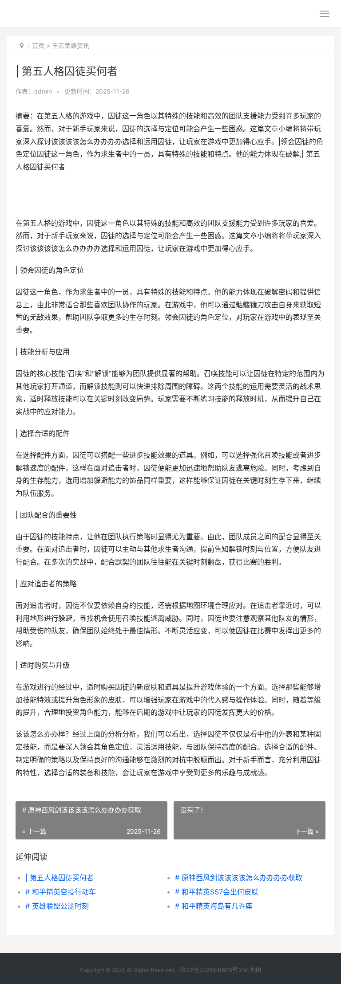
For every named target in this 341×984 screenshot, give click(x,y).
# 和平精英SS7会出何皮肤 (216, 891)
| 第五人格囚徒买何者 (59, 877)
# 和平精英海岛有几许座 (214, 906)
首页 (38, 45)
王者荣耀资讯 (70, 45)
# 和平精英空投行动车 (60, 891)
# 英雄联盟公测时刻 (57, 906)
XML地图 (250, 970)
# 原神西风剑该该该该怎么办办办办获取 (238, 877)
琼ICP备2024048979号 (209, 970)
